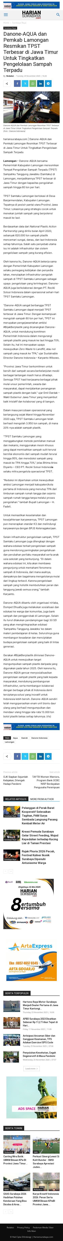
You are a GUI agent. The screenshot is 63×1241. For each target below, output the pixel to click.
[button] (5, 14)
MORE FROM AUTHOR (42, 799)
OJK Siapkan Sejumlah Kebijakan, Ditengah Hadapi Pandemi (15, 780)
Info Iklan (31, 1231)
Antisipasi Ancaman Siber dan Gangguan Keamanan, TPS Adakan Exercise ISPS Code (39, 1039)
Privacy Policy (23, 1227)
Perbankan (8, 1152)
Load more (30, 1068)
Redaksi (10, 76)
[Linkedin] (40, 83)
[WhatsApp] (32, 83)
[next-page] (11, 871)
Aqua (15, 738)
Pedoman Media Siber (43, 1227)
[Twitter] (25, 83)
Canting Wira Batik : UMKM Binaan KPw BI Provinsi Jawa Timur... (15, 1160)
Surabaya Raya (19, 22)
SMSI (36, 1152)
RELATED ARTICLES (15, 799)
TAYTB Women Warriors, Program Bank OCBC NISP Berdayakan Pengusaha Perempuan (46, 782)
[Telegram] (48, 83)
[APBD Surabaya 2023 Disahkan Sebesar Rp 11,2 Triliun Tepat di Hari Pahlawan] (11, 1023)
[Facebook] (17, 83)
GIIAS (6, 1189)
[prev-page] (5, 871)
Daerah (24, 738)
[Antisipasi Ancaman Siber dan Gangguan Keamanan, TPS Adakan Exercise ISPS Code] (11, 1040)
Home (6, 22)
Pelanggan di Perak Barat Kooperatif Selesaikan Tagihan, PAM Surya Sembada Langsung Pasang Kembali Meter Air (39, 815)
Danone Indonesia (39, 738)
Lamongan (9, 742)
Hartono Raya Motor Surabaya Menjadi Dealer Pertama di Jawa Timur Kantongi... (40, 1005)
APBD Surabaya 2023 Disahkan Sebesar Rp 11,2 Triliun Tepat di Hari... (40, 1022)
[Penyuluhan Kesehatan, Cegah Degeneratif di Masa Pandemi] (11, 1057)
